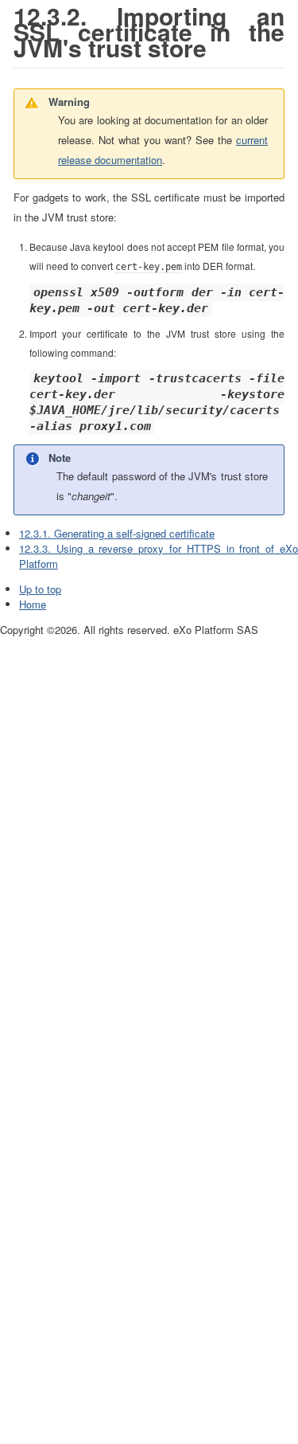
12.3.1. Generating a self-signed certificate (117, 533)
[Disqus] (149, 837)
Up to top (40, 589)
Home (32, 604)
